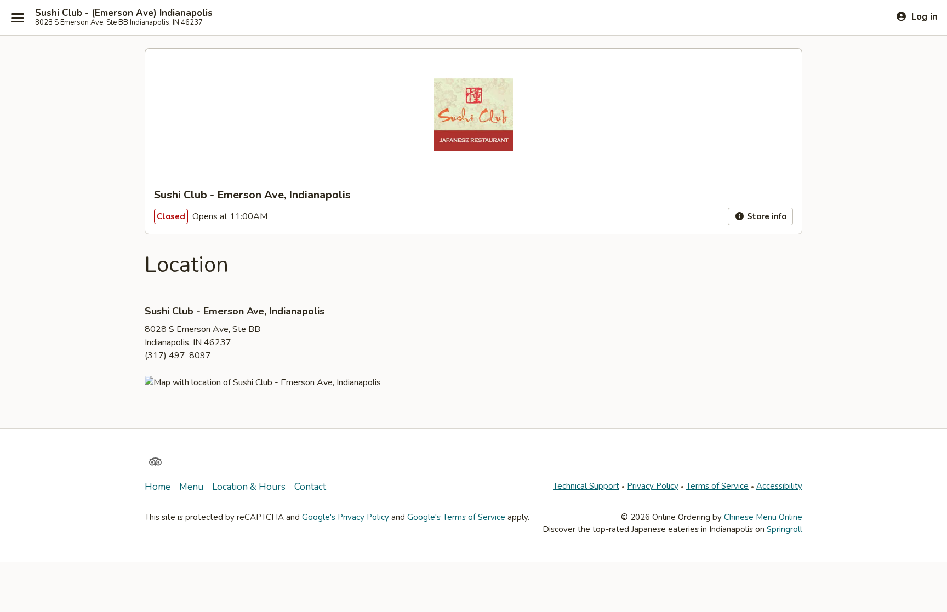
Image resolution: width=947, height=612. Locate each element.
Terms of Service (717, 486)
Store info (765, 216)
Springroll (784, 529)
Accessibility (779, 486)
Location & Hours (249, 487)
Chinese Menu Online (763, 517)
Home (157, 487)
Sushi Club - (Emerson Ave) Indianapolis (124, 13)
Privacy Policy (652, 486)
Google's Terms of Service (456, 517)
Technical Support (586, 486)
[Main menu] (17, 17)
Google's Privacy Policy (345, 517)
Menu (191, 487)
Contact (310, 487)
